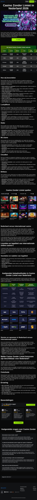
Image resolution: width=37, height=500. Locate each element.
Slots (31, 193)
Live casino (13, 193)
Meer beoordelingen (18, 422)
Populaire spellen (4, 193)
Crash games (22, 193)
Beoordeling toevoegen (30, 404)
